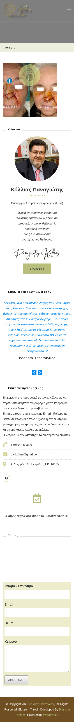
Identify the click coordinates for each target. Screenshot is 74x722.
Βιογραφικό (37, 268)
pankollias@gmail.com (25, 454)
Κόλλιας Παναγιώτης (42, 704)
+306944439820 (21, 444)
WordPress (50, 714)
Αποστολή (16, 680)
